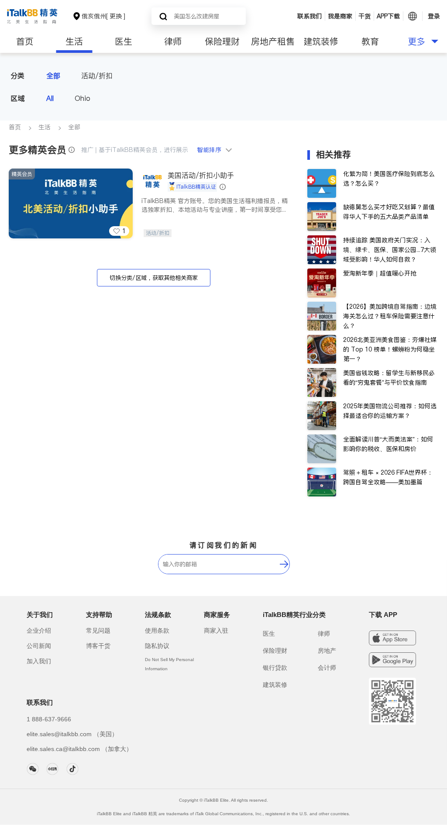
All (50, 98)
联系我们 (309, 16)
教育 (370, 41)
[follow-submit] (284, 564)
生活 (74, 41)
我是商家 (340, 16)
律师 (173, 41)
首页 (25, 41)
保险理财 (222, 41)
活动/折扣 (97, 75)
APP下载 (388, 16)
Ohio (82, 98)
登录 (434, 16)
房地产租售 (273, 41)
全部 (53, 75)
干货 (364, 16)
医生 (123, 41)
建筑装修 (320, 41)
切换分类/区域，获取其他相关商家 (154, 278)
